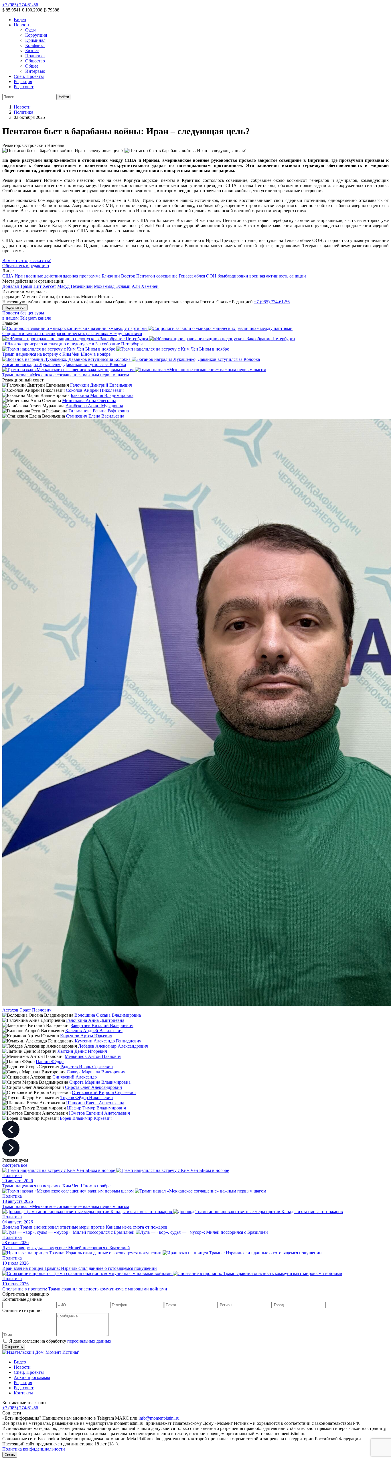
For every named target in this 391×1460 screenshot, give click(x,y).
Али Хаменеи (145, 286)
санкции (297, 275)
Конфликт (35, 45)
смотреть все (14, 1165)
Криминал (35, 40)
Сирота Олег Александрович (93, 1087)
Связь (10, 1455)
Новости (22, 24)
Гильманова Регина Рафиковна (98, 410)
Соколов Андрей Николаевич (95, 390)
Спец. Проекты (29, 76)
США (7, 275)
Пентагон (145, 275)
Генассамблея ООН (197, 275)
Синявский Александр (74, 1077)
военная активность (268, 275)
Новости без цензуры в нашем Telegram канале (26, 315)
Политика (35, 55)
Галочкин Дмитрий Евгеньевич (101, 385)
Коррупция (36, 35)
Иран (20, 275)
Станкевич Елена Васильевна (95, 416)
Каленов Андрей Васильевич (94, 1030)
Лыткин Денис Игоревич (82, 1051)
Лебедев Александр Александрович (113, 1046)
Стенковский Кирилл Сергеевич (104, 1092)
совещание (166, 275)
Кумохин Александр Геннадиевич (108, 1040)
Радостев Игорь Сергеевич (86, 1066)
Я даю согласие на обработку (60, 1341)
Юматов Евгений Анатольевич (99, 1113)
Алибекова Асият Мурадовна (94, 405)
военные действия (44, 275)
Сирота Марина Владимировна (100, 1082)
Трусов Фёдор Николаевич (86, 1097)
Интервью (35, 71)
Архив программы (32, 1377)
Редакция (23, 81)
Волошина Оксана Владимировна (107, 1015)
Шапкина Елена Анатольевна (95, 1102)
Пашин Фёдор (50, 1061)
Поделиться (15, 307)
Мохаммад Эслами (112, 286)
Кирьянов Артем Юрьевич (86, 1035)
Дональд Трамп (17, 286)
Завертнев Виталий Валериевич (102, 1025)
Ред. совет (23, 86)
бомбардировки (233, 275)
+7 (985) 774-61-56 (20, 4)
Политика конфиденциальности (33, 1449)
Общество (35, 60)
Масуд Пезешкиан (75, 286)
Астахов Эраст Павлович (27, 1010)
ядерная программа (81, 275)
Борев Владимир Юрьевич (86, 1118)
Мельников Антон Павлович (93, 1056)
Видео (20, 19)
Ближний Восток (118, 275)
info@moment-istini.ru (159, 1418)
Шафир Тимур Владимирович (96, 1107)
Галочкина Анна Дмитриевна (95, 1020)
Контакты (23, 1392)
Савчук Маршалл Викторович (96, 1071)
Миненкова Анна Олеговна (89, 400)
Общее (31, 66)
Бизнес (32, 50)
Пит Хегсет (44, 286)
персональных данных (89, 1341)
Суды (30, 29)
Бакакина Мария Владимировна (102, 395)
